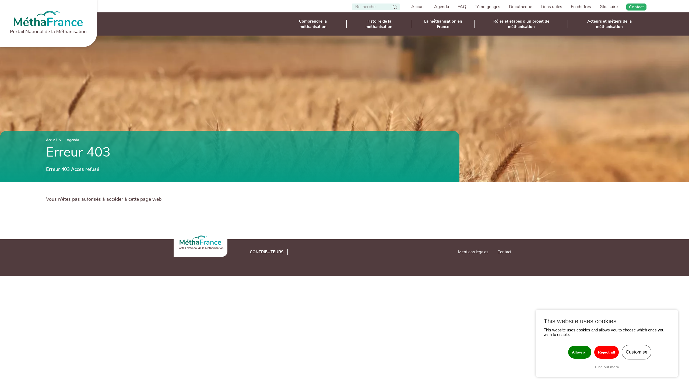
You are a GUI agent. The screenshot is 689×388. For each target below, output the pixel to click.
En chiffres (581, 7)
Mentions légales (473, 252)
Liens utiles (551, 7)
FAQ (462, 7)
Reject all (606, 352)
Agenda (441, 7)
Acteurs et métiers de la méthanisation (609, 24)
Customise (636, 352)
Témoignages (487, 7)
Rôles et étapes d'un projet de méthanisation (521, 24)
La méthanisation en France (443, 24)
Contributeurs (267, 252)
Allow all (580, 352)
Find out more (607, 367)
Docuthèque (520, 7)
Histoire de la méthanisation (378, 24)
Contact (636, 7)
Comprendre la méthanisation (313, 24)
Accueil (418, 7)
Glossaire (609, 7)
